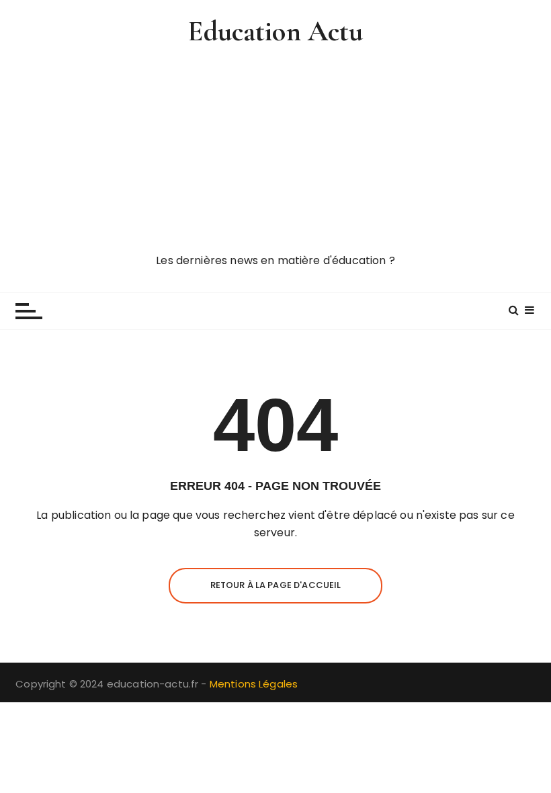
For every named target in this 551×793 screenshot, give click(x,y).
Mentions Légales (254, 684)
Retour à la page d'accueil (275, 585)
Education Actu (275, 31)
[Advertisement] (275, 151)
